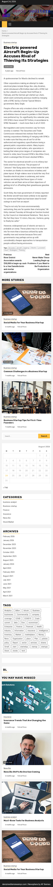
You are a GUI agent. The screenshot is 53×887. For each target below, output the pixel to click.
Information (19, 631)
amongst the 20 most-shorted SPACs (27, 157)
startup (34, 647)
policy (6, 643)
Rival (6, 250)
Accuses (12, 248)
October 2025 (8, 552)
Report (15, 643)
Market (18, 635)
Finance (6, 510)
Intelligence (43, 631)
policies (45, 639)
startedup (24, 647)
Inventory (8, 635)
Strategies (13, 250)
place (28, 639)
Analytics (8, 610)
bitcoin (26, 610)
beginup (26, 248)
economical (33, 623)
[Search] (49, 24)
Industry (7, 631)
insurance (31, 631)
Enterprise (8, 627)
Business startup (10, 42)
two (24, 134)
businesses (8, 614)
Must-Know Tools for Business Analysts (24, 820)
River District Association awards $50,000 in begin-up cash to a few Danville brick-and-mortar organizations (15, 263)
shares (43, 643)
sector (24, 643)
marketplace (30, 635)
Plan (36, 639)
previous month (30, 98)
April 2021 (7, 592)
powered (41, 248)
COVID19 (27, 619)
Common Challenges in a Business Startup (25, 371)
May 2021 (7, 588)
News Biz (7, 518)
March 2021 (8, 596)
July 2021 (7, 580)
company (35, 614)
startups (44, 647)
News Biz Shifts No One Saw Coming (22, 772)
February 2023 (9, 572)
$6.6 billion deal (27, 89)
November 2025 (9, 548)
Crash (37, 619)
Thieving (22, 250)
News (6, 639)
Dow (23, 623)
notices (30, 134)
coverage (8, 619)
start (14, 647)
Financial (29, 627)
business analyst (10, 502)
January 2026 (8, 540)
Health (39, 627)
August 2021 (8, 576)
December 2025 (9, 544)
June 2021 (7, 584)
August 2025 (8, 560)
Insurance (7, 514)
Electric (33, 248)
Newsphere (33, 884)
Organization (18, 639)
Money (41, 635)
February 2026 (9, 536)
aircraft (19, 248)
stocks (15, 651)
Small (6, 647)
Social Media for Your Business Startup (24, 322)
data (16, 623)
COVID (18, 619)
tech (23, 651)
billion (17, 610)
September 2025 (9, 556)
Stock (6, 651)
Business (36, 610)
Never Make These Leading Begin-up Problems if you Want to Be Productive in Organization (38, 261)
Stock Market (8, 522)
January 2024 (8, 564)
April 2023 (7, 568)
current (7, 623)
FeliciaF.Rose (20, 71)
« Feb (5, 487)
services (34, 643)
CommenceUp (22, 614)
